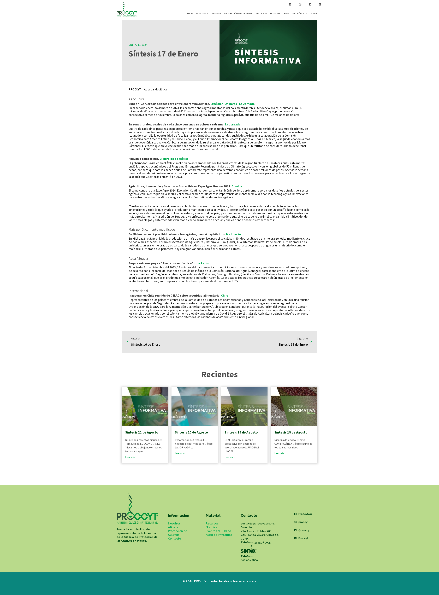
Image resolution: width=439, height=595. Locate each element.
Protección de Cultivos (238, 13)
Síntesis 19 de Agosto (241, 432)
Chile (224, 295)
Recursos (261, 13)
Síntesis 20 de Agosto (191, 432)
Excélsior (217, 104)
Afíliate (216, 13)
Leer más (130, 457)
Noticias (275, 13)
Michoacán (233, 234)
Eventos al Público (295, 13)
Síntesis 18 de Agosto (290, 432)
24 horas (231, 104)
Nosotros (202, 13)
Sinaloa (237, 186)
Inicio (190, 13)
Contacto (316, 13)
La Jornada (247, 104)
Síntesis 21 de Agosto (141, 432)
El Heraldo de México (174, 159)
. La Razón (202, 263)
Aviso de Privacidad (219, 534)
